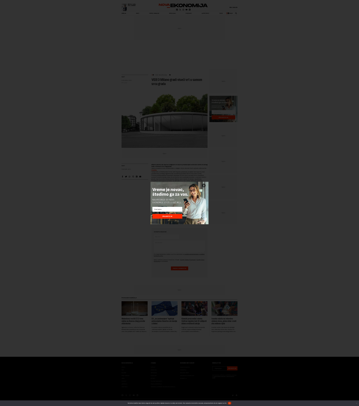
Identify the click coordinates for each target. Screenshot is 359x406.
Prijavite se (167, 216)
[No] (357, 403)
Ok (229, 403)
